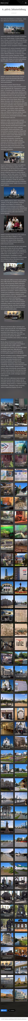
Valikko (25, 2)
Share (4, 1010)
